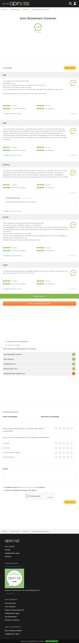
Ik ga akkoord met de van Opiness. (24, 487)
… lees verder (9, 593)
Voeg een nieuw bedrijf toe (14, 610)
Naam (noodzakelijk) (10, 417)
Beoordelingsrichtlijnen (13, 630)
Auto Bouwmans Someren (13, 354)
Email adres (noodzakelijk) (50, 417)
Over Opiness (10, 546)
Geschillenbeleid (10, 617)
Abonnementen (10, 603)
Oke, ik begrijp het (52, 641)
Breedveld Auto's (10, 364)
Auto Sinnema (9, 359)
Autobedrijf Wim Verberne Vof (14, 373)
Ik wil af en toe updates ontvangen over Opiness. (20, 490)
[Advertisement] (41, 46)
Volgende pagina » (39, 296)
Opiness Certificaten (12, 620)
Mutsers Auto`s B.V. (11, 369)
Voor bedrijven (10, 607)
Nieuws (7, 550)
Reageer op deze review (12, 113)
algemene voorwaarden (27, 487)
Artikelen (8, 556)
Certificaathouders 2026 (13, 567)
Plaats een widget (14, 345)
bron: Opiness (72, 113)
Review (5, 469)
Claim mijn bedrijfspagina (39, 303)
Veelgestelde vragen (12, 553)
